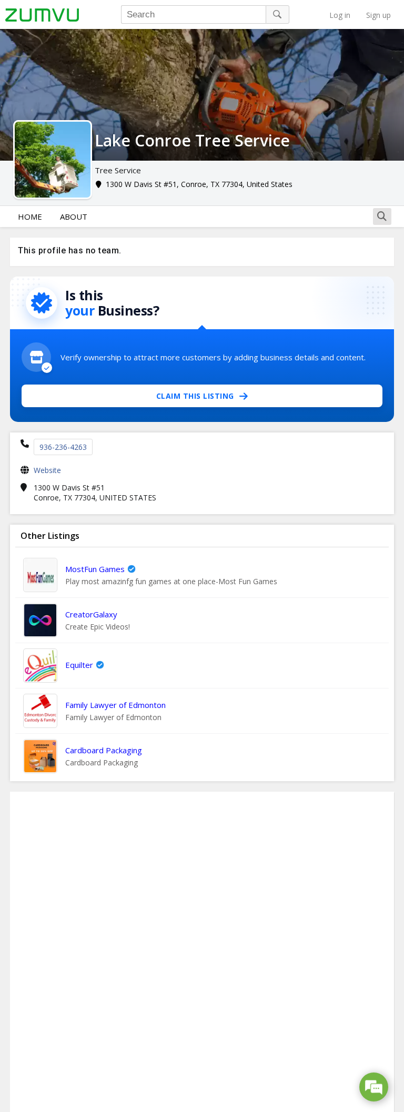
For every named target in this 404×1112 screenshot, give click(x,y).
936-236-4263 (63, 447)
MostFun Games (95, 569)
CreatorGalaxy (91, 614)
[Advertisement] (202, 952)
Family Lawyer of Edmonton (115, 705)
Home (30, 216)
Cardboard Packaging (103, 750)
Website (47, 470)
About (73, 216)
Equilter (79, 665)
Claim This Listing (195, 396)
